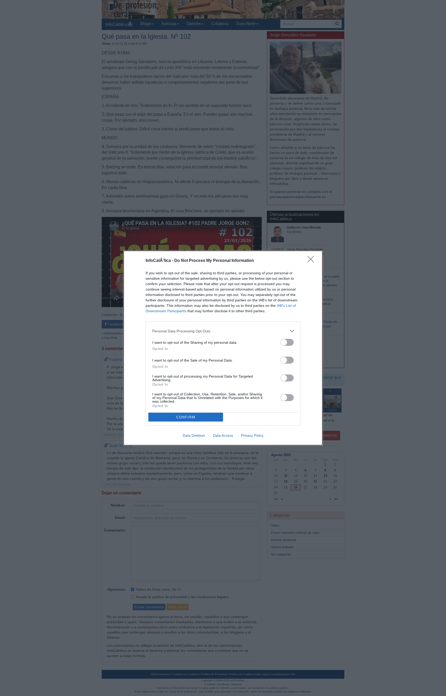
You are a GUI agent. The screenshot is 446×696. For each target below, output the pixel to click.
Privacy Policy (252, 435)
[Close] (312, 261)
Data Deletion (194, 435)
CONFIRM (185, 417)
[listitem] (223, 331)
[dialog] (223, 348)
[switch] (287, 342)
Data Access (223, 435)
